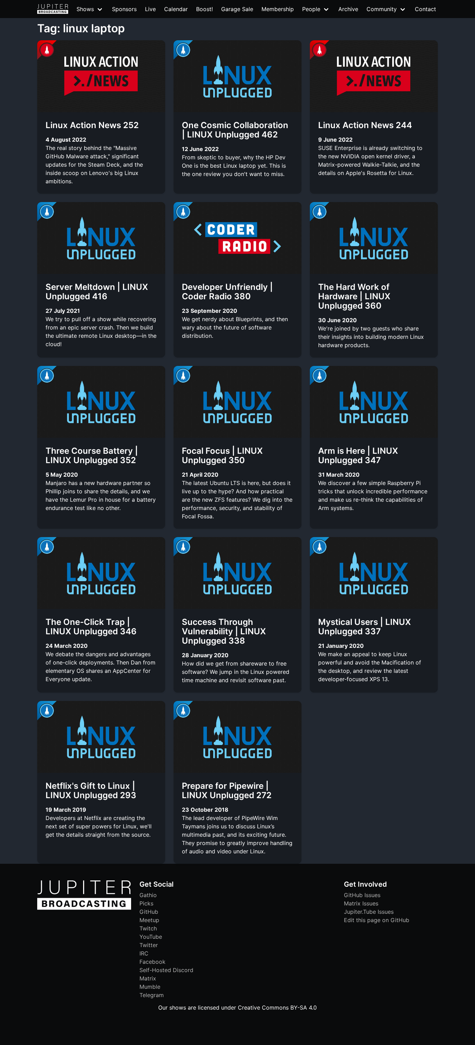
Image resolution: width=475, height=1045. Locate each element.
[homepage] (52, 9)
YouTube (150, 936)
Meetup (149, 920)
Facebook (152, 961)
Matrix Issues (361, 903)
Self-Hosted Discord (166, 970)
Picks (146, 903)
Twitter (148, 945)
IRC (143, 953)
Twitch (148, 928)
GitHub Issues (362, 895)
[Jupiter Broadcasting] (84, 907)
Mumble (149, 986)
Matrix (147, 978)
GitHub (148, 911)
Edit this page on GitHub (376, 920)
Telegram (151, 995)
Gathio (148, 895)
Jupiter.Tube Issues (369, 911)
